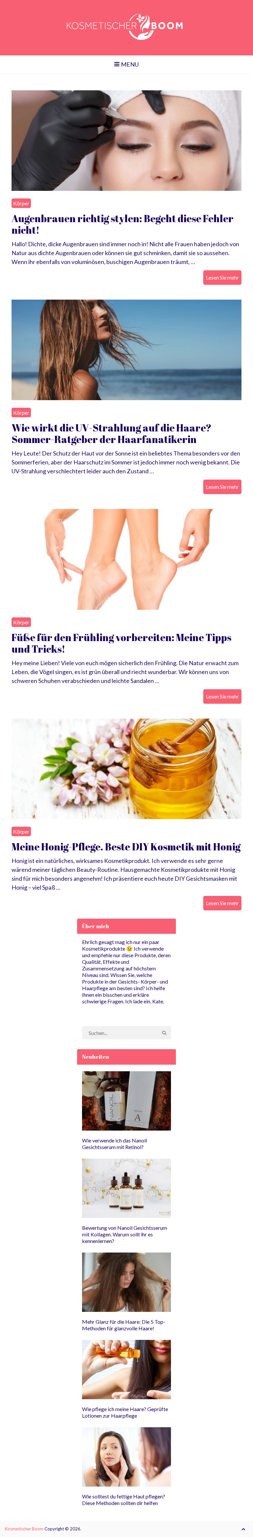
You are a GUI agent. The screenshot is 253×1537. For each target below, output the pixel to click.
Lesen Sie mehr (222, 277)
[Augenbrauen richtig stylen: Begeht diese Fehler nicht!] (126, 140)
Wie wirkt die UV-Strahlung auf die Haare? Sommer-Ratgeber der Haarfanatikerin (111, 433)
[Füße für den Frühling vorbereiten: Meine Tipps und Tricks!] (126, 559)
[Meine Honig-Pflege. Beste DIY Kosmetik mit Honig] (126, 769)
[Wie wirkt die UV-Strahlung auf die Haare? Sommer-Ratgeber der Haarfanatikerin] (126, 350)
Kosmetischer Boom (24, 1528)
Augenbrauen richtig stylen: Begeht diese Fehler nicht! (123, 224)
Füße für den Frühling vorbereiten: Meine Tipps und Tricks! (121, 643)
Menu (130, 64)
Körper (21, 203)
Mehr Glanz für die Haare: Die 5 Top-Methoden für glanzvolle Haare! (123, 1324)
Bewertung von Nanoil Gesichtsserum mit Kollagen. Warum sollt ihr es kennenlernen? (124, 1234)
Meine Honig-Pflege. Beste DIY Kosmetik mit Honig (126, 846)
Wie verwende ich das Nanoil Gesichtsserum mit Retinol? (114, 1143)
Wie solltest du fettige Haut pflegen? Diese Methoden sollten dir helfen (123, 1499)
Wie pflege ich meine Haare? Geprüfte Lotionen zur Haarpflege (125, 1412)
